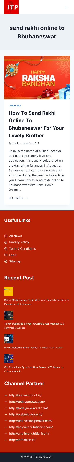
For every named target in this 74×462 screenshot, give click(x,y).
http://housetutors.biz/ (25, 395)
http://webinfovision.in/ (25, 414)
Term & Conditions (22, 248)
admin (15, 143)
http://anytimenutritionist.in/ (29, 433)
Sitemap (15, 261)
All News (15, 236)
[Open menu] (66, 7)
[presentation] (37, 77)
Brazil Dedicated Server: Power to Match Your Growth (33, 347)
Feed (12, 255)
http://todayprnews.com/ (27, 401)
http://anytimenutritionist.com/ (31, 427)
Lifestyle (15, 105)
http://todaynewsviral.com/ (28, 408)
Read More (18, 198)
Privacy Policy (19, 242)
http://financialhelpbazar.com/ (30, 421)
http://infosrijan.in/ (22, 440)
